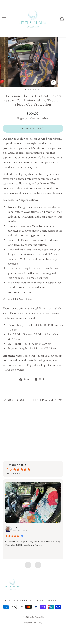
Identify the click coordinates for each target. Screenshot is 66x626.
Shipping (21, 119)
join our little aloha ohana (30, 600)
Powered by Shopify (33, 623)
